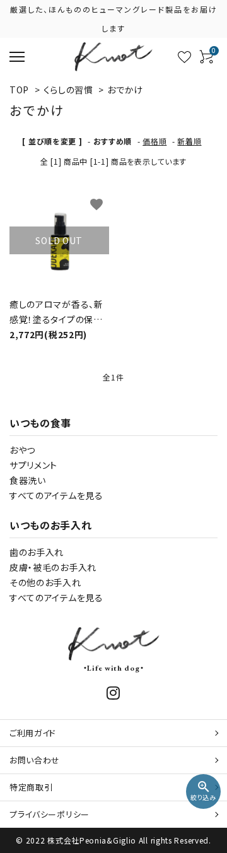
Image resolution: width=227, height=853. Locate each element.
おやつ (22, 450)
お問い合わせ (34, 760)
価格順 (154, 141)
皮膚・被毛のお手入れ (52, 567)
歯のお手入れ (36, 552)
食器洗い (27, 480)
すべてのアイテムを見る (56, 495)
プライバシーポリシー (49, 814)
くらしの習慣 (68, 89)
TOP (19, 89)
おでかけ (125, 89)
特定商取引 (31, 787)
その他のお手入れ (45, 582)
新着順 (189, 141)
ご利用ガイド (32, 733)
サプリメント (33, 465)
